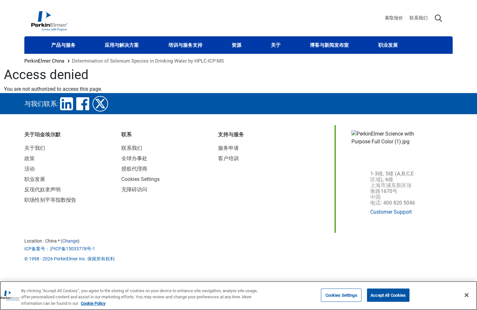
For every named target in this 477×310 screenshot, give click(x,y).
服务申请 (228, 148)
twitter (100, 104)
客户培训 (228, 158)
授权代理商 (134, 169)
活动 (29, 169)
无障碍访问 (134, 189)
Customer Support (391, 212)
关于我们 (34, 148)
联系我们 (419, 17)
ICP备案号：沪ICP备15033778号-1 (59, 248)
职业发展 (388, 45)
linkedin (66, 103)
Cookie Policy (93, 303)
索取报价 (394, 17)
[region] (238, 295)
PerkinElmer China (44, 61)
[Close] (466, 295)
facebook (82, 103)
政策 (29, 158)
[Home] (49, 21)
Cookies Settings (341, 294)
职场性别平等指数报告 (50, 200)
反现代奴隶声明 (42, 189)
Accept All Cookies (388, 294)
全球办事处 (134, 158)
